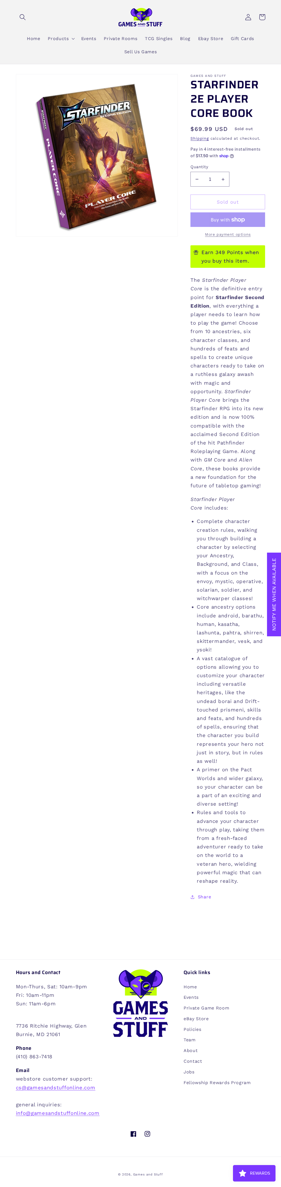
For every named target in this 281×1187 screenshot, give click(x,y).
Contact (193, 1061)
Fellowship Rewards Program (217, 1082)
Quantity (199, 166)
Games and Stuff (148, 1174)
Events (191, 997)
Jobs (189, 1072)
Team (190, 1039)
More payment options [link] (228, 234)
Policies (192, 1029)
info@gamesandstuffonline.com (58, 1113)
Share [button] (204, 896)
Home (190, 986)
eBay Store (196, 1018)
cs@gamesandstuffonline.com (55, 1087)
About (191, 1050)
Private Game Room (206, 1008)
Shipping (199, 138)
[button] (23, 17)
